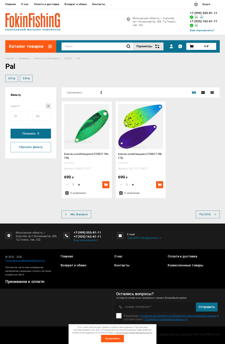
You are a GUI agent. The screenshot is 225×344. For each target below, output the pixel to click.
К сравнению (78, 193)
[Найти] (128, 46)
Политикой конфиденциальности (166, 319)
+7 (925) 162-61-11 (203, 21)
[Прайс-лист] (212, 92)
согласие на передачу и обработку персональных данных (178, 315)
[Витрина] (194, 92)
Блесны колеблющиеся (47, 58)
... (111, 4)
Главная (10, 4)
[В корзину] (105, 184)
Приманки (23, 58)
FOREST (68, 58)
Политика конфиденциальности (25, 260)
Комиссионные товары (185, 265)
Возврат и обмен (76, 4)
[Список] (203, 92)
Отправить (207, 307)
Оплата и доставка (46, 4)
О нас (25, 4)
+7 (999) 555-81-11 (203, 13)
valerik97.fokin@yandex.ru (144, 238)
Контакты (98, 4)
